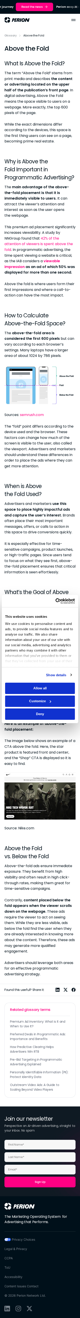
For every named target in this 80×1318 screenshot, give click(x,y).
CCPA (8, 1258)
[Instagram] (18, 1308)
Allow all (40, 688)
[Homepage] (19, 1206)
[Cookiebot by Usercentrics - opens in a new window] (56, 601)
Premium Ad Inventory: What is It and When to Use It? (37, 1023)
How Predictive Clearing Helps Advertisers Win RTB (32, 1049)
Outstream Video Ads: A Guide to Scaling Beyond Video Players (34, 1087)
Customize (37, 701)
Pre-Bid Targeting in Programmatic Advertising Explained (36, 1061)
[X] (29, 1308)
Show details (56, 675)
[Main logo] (17, 20)
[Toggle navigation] (73, 20)
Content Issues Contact (21, 1286)
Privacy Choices (23, 1239)
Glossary (10, 35)
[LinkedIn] (7, 1308)
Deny (40, 714)
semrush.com (32, 414)
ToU (7, 1267)
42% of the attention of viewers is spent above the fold (38, 244)
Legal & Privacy (15, 1249)
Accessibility (13, 1277)
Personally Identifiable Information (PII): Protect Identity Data (39, 1074)
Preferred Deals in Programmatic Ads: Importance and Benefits (38, 1036)
